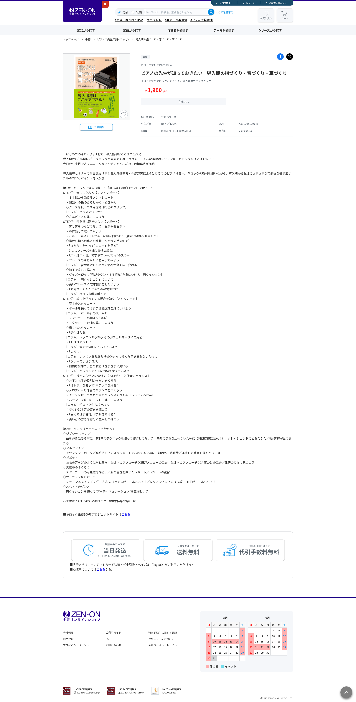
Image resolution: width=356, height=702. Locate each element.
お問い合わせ (113, 645)
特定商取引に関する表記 (162, 632)
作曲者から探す (178, 30)
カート (285, 18)
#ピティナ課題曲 (201, 20)
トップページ (71, 39)
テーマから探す (224, 30)
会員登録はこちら (277, 2)
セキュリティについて (161, 639)
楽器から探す (86, 30)
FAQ (108, 639)
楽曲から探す (132, 30)
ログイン (250, 2)
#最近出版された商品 (129, 20)
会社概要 (68, 632)
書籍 (87, 39)
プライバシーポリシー (76, 645)
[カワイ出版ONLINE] (105, 4)
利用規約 (68, 639)
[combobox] (176, 12)
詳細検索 (227, 12)
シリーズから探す (270, 30)
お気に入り (266, 18)
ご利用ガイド (226, 2)
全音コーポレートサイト (162, 645)
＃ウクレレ (154, 20)
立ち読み (99, 127)
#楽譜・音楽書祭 (176, 20)
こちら (125, 514)
